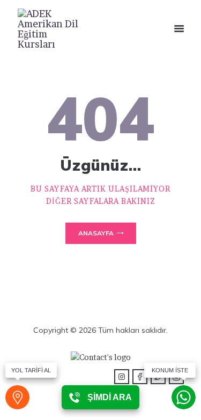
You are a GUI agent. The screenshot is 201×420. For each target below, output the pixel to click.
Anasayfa (96, 233)
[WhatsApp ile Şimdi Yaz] (184, 397)
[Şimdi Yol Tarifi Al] (17, 397)
